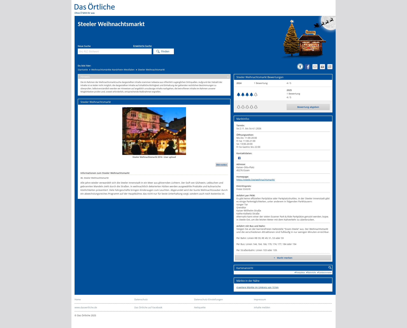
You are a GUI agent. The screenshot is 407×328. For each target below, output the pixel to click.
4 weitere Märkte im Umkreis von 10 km (257, 287)
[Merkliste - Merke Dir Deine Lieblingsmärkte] (329, 66)
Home (78, 299)
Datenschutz (141, 299)
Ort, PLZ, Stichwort (92, 47)
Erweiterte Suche (142, 46)
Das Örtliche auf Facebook (148, 307)
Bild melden (221, 164)
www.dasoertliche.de (86, 307)
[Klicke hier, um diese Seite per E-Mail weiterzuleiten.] (314, 66)
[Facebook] (239, 157)
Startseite (83, 69)
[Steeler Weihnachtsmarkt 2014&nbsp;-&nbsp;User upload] (154, 131)
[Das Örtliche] (96, 4)
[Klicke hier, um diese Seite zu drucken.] (322, 66)
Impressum (260, 299)
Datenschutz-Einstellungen (208, 299)
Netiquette (200, 307)
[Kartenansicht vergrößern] (330, 267)
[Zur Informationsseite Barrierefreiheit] (300, 66)
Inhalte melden (262, 307)
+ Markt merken (283, 257)
